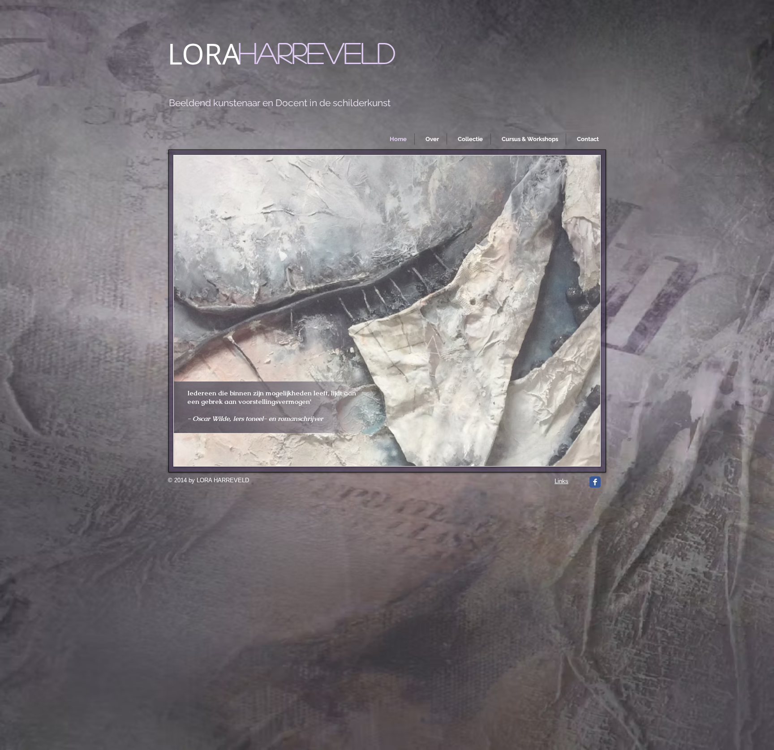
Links (561, 481)
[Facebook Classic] (595, 482)
